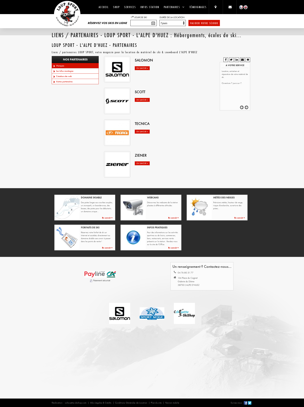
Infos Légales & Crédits (101, 402)
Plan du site (156, 402)
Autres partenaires (64, 81)
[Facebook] (245, 402)
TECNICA (142, 123)
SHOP (116, 7)
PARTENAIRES (173, 7)
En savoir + (142, 68)
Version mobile (172, 402)
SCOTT (140, 91)
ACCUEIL (104, 7)
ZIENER (141, 155)
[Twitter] (249, 402)
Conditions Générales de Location (131, 402)
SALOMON (144, 60)
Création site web (63, 76)
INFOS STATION (149, 7)
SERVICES (130, 7)
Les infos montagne (64, 70)
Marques (59, 65)
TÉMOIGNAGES (198, 7)
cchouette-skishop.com (75, 402)
